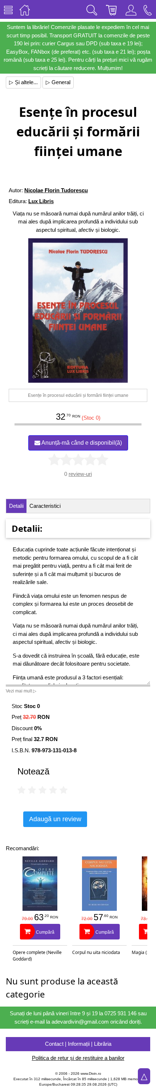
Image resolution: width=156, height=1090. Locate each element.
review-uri (80, 474)
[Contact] (147, 9)
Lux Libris (41, 201)
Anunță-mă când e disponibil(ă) (81, 443)
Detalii (16, 506)
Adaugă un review (55, 819)
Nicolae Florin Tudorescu (56, 190)
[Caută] (91, 9)
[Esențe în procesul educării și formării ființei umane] (78, 310)
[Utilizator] (131, 9)
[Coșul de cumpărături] (111, 9)
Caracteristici (45, 506)
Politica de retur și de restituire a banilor (78, 1058)
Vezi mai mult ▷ (21, 691)
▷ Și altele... (23, 82)
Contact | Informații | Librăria (78, 1044)
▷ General (58, 82)
